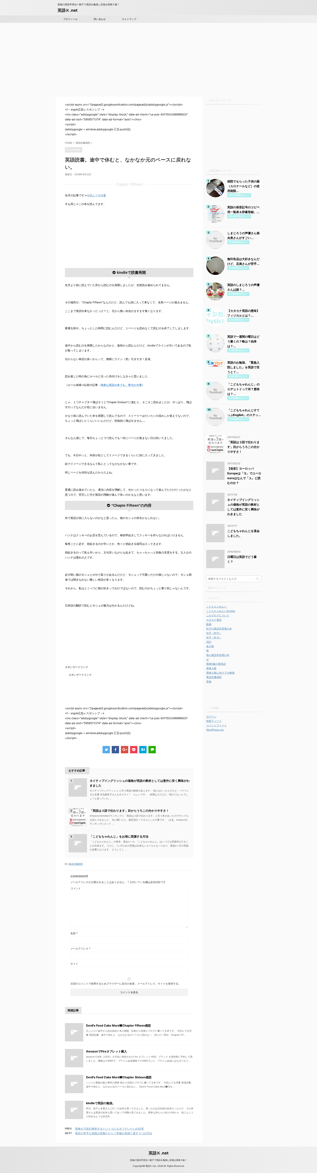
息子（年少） (214, 637)
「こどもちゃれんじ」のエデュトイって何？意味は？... (243, 389)
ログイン (211, 716)
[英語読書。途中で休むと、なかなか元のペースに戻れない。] (143, 749)
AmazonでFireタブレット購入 (106, 1051)
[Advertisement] (158, 62)
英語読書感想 (76, 863)
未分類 (210, 646)
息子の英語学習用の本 (219, 628)
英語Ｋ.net (68, 10)
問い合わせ (100, 19)
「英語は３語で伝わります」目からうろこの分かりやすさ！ (129, 810)
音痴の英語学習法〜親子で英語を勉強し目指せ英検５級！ (158, 1160)
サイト (74, 963)
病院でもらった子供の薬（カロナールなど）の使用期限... (243, 186)
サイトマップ (129, 19)
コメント (75, 888)
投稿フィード (214, 720)
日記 (208, 641)
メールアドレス (80, 948)
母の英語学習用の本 (217, 655)
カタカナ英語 (214, 619)
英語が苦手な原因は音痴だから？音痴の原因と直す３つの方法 (113, 1133)
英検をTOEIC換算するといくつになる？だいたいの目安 (109, 1128)
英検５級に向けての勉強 (220, 672)
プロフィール (70, 19)
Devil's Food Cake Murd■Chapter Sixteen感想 (119, 1077)
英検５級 (211, 668)
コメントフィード (216, 725)
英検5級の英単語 (216, 663)
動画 (208, 624)
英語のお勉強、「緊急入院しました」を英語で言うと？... (243, 367)
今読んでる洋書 (96, 195)
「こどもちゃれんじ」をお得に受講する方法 (119, 836)
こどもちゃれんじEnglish (220, 611)
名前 (74, 933)
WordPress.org (215, 729)
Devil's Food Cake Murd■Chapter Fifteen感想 (118, 1025)
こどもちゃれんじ (216, 606)
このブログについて (217, 615)
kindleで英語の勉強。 (100, 1103)
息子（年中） (214, 633)
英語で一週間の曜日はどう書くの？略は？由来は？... (243, 341)
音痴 (208, 681)
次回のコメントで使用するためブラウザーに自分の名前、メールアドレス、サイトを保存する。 (125, 983)
